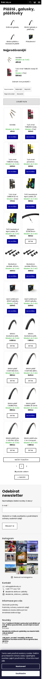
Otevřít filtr (21, 102)
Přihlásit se (9, 526)
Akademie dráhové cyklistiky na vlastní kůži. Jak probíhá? (20, 632)
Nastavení (21, 666)
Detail (30, 241)
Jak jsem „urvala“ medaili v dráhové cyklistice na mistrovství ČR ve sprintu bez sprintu (20, 639)
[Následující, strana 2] (21, 466)
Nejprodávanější (9, 94)
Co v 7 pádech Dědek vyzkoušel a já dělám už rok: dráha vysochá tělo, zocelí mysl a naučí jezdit (21, 625)
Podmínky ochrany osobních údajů (15, 607)
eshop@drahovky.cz (13, 586)
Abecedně (20, 94)
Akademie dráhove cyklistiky (16, 592)
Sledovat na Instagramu (23, 577)
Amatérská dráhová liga (11, 612)
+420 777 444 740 (13, 589)
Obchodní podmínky (10, 605)
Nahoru (22, 477)
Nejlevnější (18, 89)
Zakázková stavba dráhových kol (14, 610)
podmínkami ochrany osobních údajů (20, 517)
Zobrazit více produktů (20, 82)
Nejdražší (27, 89)
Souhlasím (21, 673)
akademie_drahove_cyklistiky (17, 594)
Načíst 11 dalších (21, 460)
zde (3, 660)
